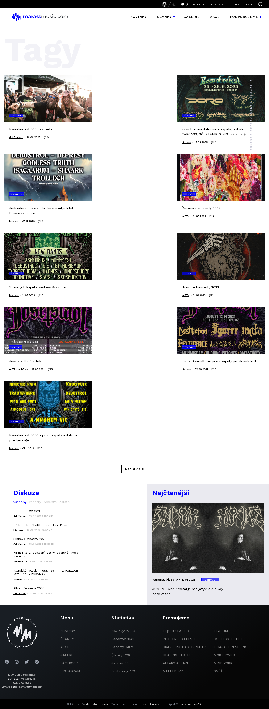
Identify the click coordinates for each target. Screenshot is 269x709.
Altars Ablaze (176, 663)
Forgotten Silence (231, 647)
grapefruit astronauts (185, 647)
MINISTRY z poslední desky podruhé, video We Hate (46, 554)
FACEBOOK (199, 4)
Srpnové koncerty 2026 (29, 538)
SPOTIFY (249, 4)
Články (164, 17)
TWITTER (234, 4)
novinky (67, 631)
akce (64, 647)
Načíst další (134, 469)
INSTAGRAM (217, 4)
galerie (67, 655)
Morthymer (224, 655)
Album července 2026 (28, 588)
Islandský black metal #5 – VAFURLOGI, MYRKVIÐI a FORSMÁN (46, 572)
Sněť (218, 671)
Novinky (138, 17)
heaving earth (176, 655)
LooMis (198, 704)
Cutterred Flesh (179, 639)
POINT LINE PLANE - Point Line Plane (40, 525)
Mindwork (223, 663)
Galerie (191, 17)
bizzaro (186, 704)
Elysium (221, 631)
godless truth (228, 639)
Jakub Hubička (151, 704)
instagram (70, 671)
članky (67, 639)
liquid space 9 (176, 631)
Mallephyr (173, 671)
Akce (215, 17)
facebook (69, 663)
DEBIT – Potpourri (26, 511)
